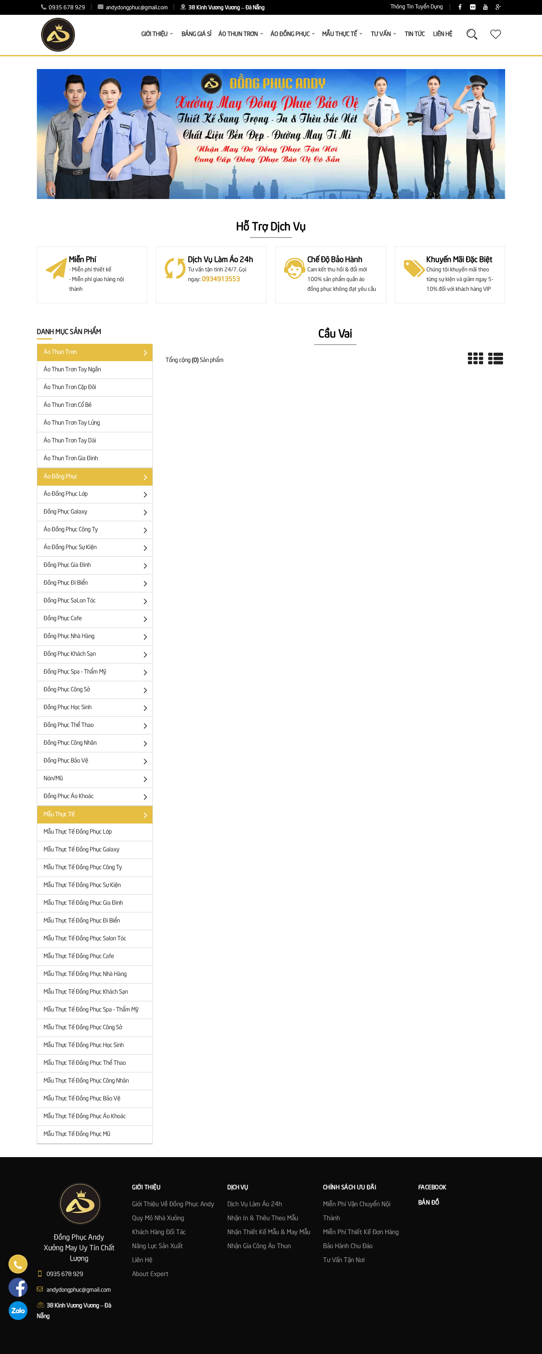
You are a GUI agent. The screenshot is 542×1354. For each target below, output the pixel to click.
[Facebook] (460, 7)
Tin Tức (415, 34)
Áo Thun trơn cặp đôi (70, 387)
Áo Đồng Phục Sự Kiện (70, 547)
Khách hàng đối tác (159, 1232)
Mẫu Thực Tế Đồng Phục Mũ (77, 1134)
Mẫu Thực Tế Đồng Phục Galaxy (81, 850)
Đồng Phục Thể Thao (69, 725)
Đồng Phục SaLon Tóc (70, 601)
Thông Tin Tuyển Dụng (416, 7)
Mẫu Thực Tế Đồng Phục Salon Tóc (85, 939)
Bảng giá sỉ (196, 34)
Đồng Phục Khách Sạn (70, 654)
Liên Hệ (442, 34)
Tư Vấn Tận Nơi (344, 1260)
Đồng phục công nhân (70, 743)
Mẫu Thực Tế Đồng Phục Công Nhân (86, 1081)
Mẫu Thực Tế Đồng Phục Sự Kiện (82, 885)
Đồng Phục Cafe (63, 619)
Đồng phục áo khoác (69, 796)
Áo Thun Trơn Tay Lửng (72, 423)
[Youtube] (485, 7)
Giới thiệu (154, 34)
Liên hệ (142, 1260)
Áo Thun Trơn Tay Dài (70, 441)
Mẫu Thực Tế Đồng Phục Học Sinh (84, 1045)
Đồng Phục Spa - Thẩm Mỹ (75, 672)
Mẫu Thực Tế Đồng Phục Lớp (78, 832)
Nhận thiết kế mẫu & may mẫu (268, 1232)
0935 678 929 (66, 8)
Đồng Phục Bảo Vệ (66, 761)
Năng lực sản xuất (157, 1246)
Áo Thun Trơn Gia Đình (71, 458)
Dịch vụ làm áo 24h (254, 1205)
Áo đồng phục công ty (71, 530)
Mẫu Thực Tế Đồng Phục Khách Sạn (86, 992)
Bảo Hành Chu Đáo (348, 1246)
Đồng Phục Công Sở (67, 690)
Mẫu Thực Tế (59, 815)
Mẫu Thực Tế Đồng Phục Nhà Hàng (85, 974)
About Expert (150, 1274)
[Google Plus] (498, 7)
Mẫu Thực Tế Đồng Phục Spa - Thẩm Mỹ (91, 1010)
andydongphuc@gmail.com (136, 8)
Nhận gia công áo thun (259, 1246)
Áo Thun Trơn (60, 352)
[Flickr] (473, 7)
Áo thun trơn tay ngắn (72, 370)
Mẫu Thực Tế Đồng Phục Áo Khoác (85, 1116)
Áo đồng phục (60, 477)
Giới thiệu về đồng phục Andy (173, 1205)
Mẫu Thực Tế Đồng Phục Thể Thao (85, 1063)
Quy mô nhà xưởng (158, 1218)
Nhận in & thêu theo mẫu (262, 1218)
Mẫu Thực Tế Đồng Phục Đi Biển (82, 921)
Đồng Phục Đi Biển (66, 583)
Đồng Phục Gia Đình (67, 565)
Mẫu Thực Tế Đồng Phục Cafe (79, 956)
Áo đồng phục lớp (66, 494)
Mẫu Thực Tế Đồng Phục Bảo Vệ (82, 1099)
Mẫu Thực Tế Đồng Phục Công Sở (83, 1028)
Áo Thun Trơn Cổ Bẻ (67, 405)
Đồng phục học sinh (67, 707)
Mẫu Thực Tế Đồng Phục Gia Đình (83, 903)
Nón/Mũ (53, 779)
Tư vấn (381, 34)
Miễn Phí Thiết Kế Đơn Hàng (361, 1232)
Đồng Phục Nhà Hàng (69, 636)
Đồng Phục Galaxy (65, 512)
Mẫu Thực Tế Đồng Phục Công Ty (83, 867)
